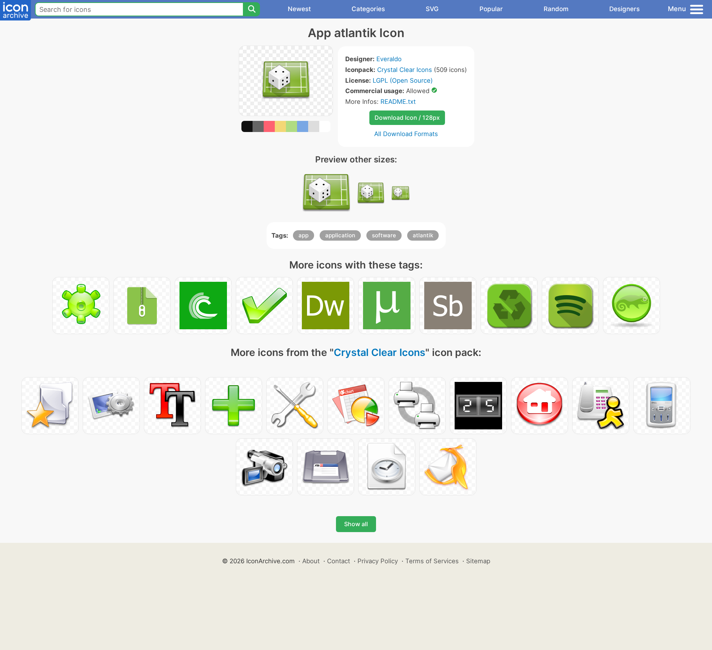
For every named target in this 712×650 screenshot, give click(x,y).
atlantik (423, 235)
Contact (338, 561)
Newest (299, 9)
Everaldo (389, 59)
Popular (491, 9)
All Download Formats (406, 134)
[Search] (251, 9)
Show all (356, 524)
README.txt (398, 101)
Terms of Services (432, 561)
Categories (368, 9)
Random (556, 9)
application (340, 235)
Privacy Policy (377, 561)
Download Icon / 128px (407, 117)
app (304, 235)
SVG (432, 9)
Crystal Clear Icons (404, 69)
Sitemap (478, 561)
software (384, 235)
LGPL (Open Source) (403, 80)
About (311, 561)
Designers (624, 9)
